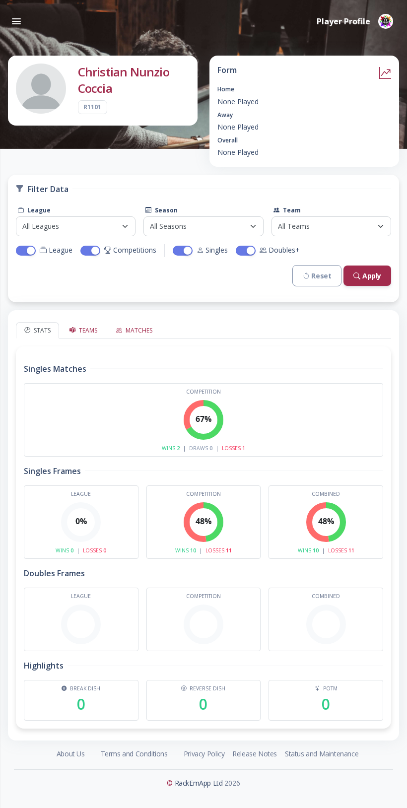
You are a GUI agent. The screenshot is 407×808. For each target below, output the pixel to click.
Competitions (134, 250)
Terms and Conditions (134, 753)
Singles (216, 250)
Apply (371, 275)
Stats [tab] (41, 330)
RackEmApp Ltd (199, 783)
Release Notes (254, 753)
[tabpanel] (203, 533)
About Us (71, 753)
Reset (321, 275)
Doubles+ (284, 250)
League (38, 210)
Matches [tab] (138, 330)
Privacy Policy (204, 753)
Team (291, 210)
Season (165, 210)
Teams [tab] (87, 330)
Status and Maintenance (321, 753)
